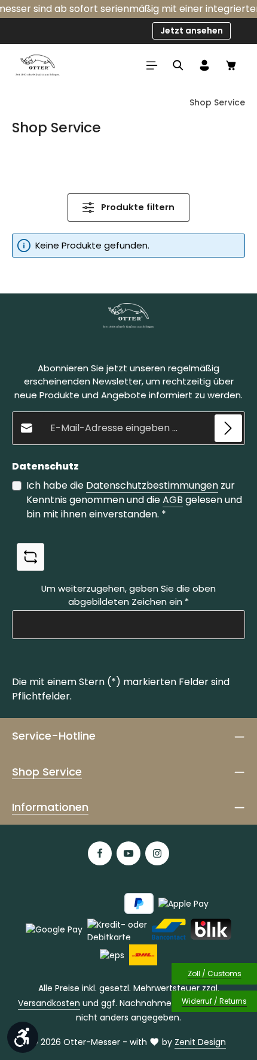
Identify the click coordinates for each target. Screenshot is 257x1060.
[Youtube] (128, 853)
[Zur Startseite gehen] (37, 65)
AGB (173, 500)
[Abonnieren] (228, 428)
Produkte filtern (137, 207)
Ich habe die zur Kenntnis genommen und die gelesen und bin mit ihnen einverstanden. (134, 499)
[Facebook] (100, 853)
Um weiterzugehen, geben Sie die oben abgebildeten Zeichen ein (128, 595)
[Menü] (152, 65)
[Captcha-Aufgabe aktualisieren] (30, 557)
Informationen (50, 806)
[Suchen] (178, 65)
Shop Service (47, 771)
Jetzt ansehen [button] (191, 31)
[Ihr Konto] (204, 65)
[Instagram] (157, 853)
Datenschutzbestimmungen (152, 485)
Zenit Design (200, 1042)
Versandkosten (49, 1003)
